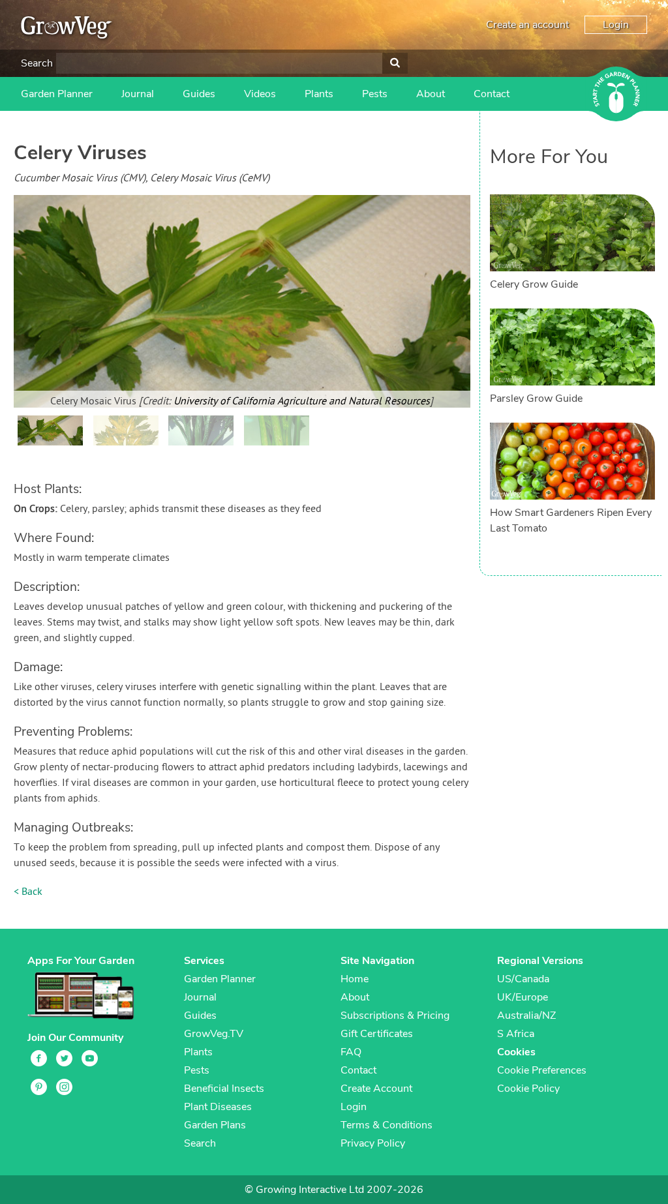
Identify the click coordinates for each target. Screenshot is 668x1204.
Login (616, 25)
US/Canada (523, 979)
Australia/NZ (526, 1015)
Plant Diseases (218, 1107)
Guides (199, 94)
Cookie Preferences (541, 1070)
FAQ (351, 1052)
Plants (319, 94)
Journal (137, 94)
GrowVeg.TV (213, 1034)
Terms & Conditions (387, 1125)
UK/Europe (522, 997)
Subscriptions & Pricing (395, 1015)
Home (355, 979)
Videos (260, 94)
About (430, 94)
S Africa (515, 1034)
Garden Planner (57, 94)
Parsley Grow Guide (536, 398)
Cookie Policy (528, 1088)
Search (37, 63)
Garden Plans (215, 1125)
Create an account (527, 25)
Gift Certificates (377, 1034)
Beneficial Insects (224, 1088)
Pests (374, 94)
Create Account (376, 1088)
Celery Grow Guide (534, 284)
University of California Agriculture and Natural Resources (302, 401)
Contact (491, 94)
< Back (28, 892)
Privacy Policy (373, 1143)
